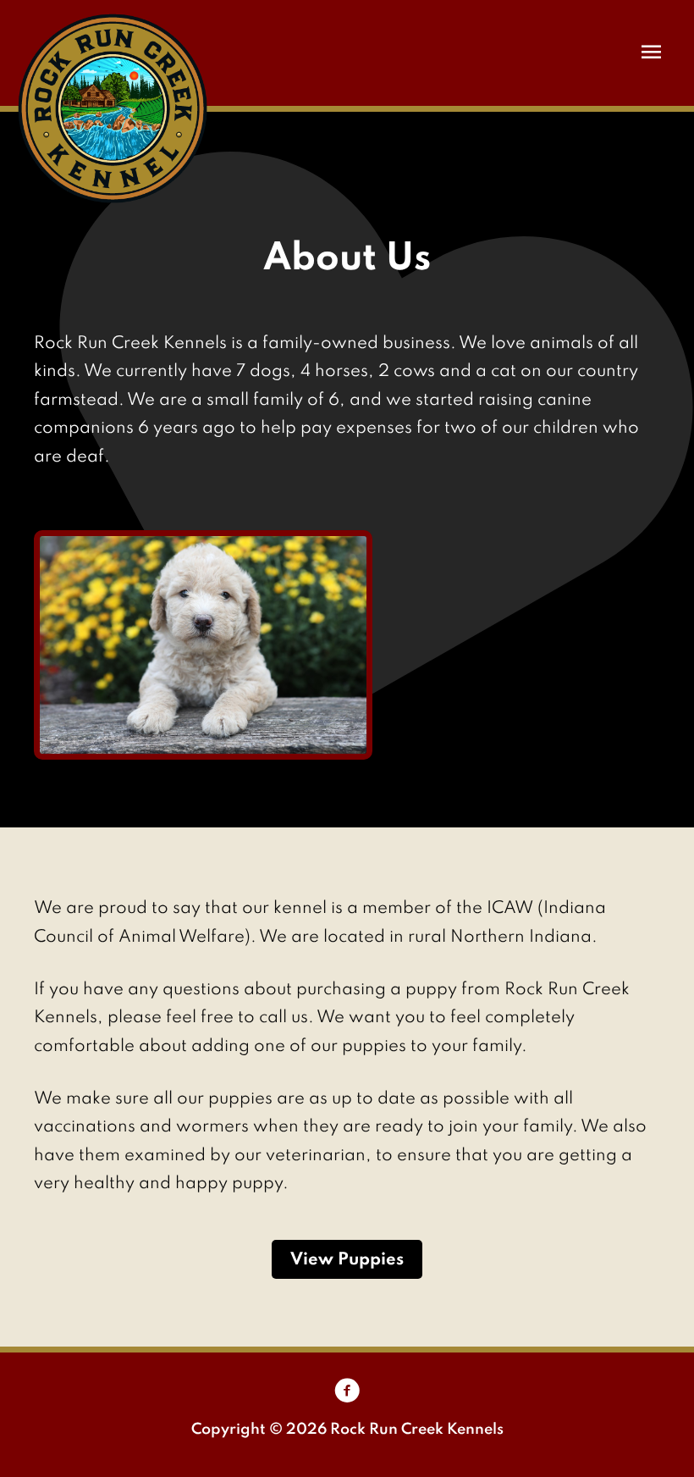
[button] (347, 1259)
